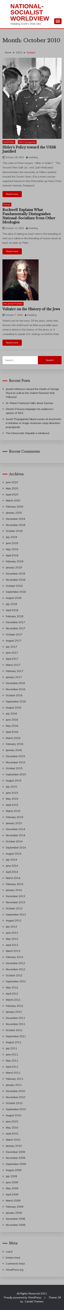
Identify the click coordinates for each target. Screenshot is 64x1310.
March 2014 (13, 878)
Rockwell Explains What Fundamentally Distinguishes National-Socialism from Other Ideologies (28, 216)
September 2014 (16, 847)
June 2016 (12, 719)
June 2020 (12, 482)
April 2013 (12, 945)
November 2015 (15, 762)
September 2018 (16, 591)
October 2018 (14, 585)
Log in (9, 1251)
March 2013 (13, 951)
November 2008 (15, 1224)
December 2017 (15, 622)
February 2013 (14, 957)
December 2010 (15, 1091)
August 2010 (13, 1115)
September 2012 (16, 981)
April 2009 (12, 1194)
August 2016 (13, 707)
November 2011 (15, 1024)
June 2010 (12, 1121)
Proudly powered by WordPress (23, 1297)
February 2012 (14, 1005)
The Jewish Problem (13, 303)
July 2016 (11, 713)
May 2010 (12, 1127)
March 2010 (13, 1139)
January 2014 (14, 890)
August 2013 (13, 920)
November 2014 (15, 835)
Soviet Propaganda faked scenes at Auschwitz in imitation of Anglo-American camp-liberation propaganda (33, 423)
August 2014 (13, 853)
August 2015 (13, 780)
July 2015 (11, 786)
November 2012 (15, 969)
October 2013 (14, 908)
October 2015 (14, 768)
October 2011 (14, 1030)
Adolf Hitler (8, 142)
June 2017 (12, 652)
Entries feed (13, 1257)
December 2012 (15, 963)
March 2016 (13, 738)
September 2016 (16, 701)
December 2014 (15, 829)
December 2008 (15, 1218)
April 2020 (12, 494)
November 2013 (15, 902)
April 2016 (12, 731)
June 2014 (12, 865)
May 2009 (12, 1188)
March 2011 (13, 1072)
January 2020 (14, 512)
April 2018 (12, 610)
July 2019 (11, 537)
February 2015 (14, 817)
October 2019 (14, 531)
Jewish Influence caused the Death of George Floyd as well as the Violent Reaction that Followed (32, 393)
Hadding (33, 157)
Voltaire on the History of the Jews (31, 309)
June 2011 (12, 1054)
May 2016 (12, 725)
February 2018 (14, 616)
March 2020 (13, 500)
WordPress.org (14, 1269)
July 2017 (11, 646)
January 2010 (14, 1145)
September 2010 (16, 1109)
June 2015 (12, 792)
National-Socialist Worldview (29, 12)
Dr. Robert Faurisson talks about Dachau (29, 403)
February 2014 (14, 884)
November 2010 (15, 1097)
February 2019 (14, 561)
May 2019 (12, 549)
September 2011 (16, 1036)
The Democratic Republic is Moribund (27, 433)
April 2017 (12, 658)
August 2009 (13, 1170)
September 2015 (16, 774)
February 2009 (14, 1206)
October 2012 (14, 975)
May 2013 (12, 938)
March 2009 (13, 1200)
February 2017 (14, 671)
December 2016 (15, 683)
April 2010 (12, 1133)
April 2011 (12, 1066)
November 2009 (15, 1157)
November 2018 (15, 579)
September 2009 (16, 1164)
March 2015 (13, 811)
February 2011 (14, 1078)
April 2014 (12, 871)
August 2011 (13, 1042)
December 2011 (15, 1018)
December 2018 (15, 573)
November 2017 (15, 628)
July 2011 (11, 1048)
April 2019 (12, 555)
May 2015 (12, 798)
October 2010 (14, 1103)
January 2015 (14, 823)
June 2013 (12, 932)
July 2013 (11, 926)
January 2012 (14, 1011)
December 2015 (15, 756)
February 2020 (14, 506)
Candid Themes (34, 1301)
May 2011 (12, 1060)
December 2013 (15, 896)
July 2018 (11, 604)
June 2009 (12, 1182)
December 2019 (15, 518)
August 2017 (13, 640)
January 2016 (14, 750)
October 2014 (14, 841)
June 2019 (12, 543)
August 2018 (13, 597)
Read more (12, 194)
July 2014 (11, 859)
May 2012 (12, 987)
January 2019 (14, 567)
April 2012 (12, 993)
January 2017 (14, 677)
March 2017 (13, 664)
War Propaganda (27, 142)
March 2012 (13, 999)
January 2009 (14, 1212)
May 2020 (12, 488)
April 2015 (12, 804)
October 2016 (14, 695)
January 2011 (14, 1085)
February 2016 (14, 744)
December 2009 (15, 1152)
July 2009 (11, 1176)
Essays (6, 204)
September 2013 (16, 914)
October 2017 (14, 634)
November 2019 (15, 525)
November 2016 (15, 689)
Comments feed (15, 1263)
